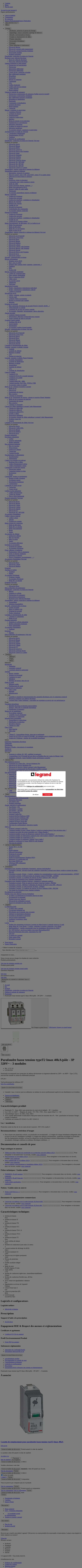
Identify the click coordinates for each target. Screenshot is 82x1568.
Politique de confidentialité (35, 786)
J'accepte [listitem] (47, 794)
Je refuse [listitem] (35, 794)
